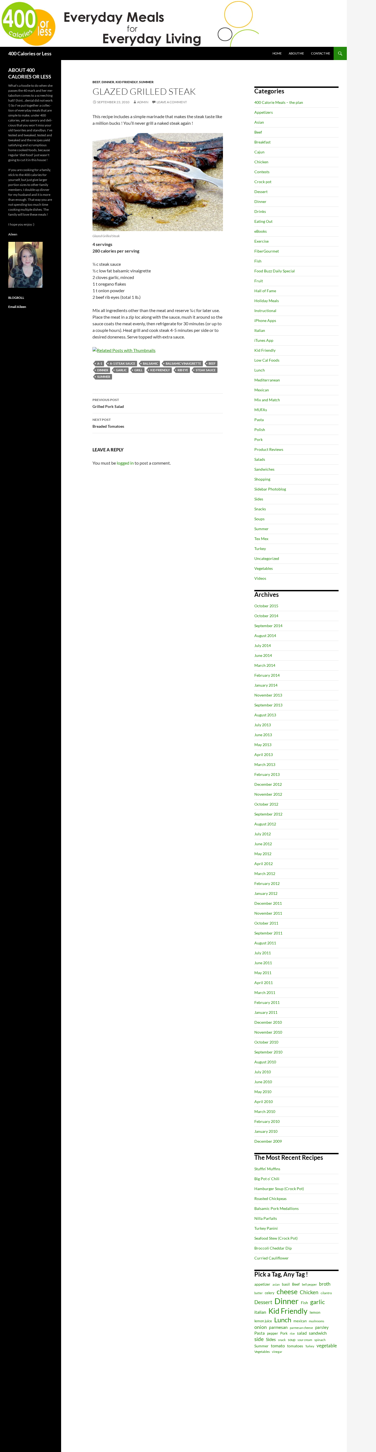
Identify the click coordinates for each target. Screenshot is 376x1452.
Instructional (265, 310)
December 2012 (268, 784)
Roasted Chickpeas (270, 1198)
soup (291, 1340)
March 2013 (264, 764)
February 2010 (267, 1121)
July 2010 (262, 1071)
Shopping (262, 479)
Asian (259, 122)
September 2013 (268, 705)
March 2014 (264, 665)
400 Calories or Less (29, 53)
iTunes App (263, 340)
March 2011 (264, 992)
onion (260, 1327)
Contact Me (320, 53)
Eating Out (263, 221)
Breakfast (262, 142)
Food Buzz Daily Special (274, 271)
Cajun (259, 152)
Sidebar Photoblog (270, 489)
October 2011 (266, 923)
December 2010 (268, 1022)
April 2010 (263, 1101)
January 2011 (265, 1012)
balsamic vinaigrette (183, 363)
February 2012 (267, 883)
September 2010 (268, 1052)
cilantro (326, 1293)
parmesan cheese (301, 1327)
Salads (259, 459)
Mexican (261, 390)
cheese (287, 1291)
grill (138, 370)
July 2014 (262, 645)
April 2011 (263, 982)
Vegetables (263, 568)
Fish (257, 261)
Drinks (260, 211)
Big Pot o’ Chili (266, 1178)
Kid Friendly (127, 82)
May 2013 (262, 744)
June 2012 (263, 843)
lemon (315, 1312)
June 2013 (263, 734)
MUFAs (260, 409)
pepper (272, 1333)
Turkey (260, 548)
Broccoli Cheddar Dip (273, 1248)
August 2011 (265, 943)
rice (292, 1333)
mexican (300, 1321)
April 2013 (263, 754)
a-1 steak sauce (122, 363)
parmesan (278, 1327)
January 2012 (265, 893)
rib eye (183, 370)
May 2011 (262, 972)
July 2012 (262, 833)
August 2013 (265, 715)
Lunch (259, 370)
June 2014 (263, 655)
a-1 (99, 363)
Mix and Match (267, 399)
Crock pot (262, 181)
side (259, 1339)
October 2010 (266, 1042)
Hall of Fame (265, 290)
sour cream (305, 1340)
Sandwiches (264, 469)
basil (286, 1284)
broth (324, 1284)
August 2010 (265, 1062)
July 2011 (262, 952)
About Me (296, 53)
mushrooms (316, 1321)
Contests (261, 171)
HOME (277, 53)
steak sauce (206, 370)
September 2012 (268, 814)
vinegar (277, 1351)
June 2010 (263, 1081)
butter (258, 1293)
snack (282, 1340)
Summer (146, 82)
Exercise (261, 241)
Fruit (258, 280)
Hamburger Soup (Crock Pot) (279, 1188)
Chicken (261, 161)
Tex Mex (261, 538)
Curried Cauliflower (271, 1258)
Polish (259, 429)
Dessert (261, 191)
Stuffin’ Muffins (267, 1168)
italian (260, 1312)
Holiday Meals (266, 300)
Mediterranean (267, 380)
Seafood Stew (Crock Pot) (276, 1238)
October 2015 (266, 605)
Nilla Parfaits (265, 1218)
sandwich (318, 1333)
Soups (259, 518)
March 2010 (264, 1111)
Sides (258, 499)
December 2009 (268, 1141)
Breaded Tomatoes (108, 423)
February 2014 (267, 675)
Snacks (260, 508)
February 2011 (267, 1002)
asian (276, 1284)
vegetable (327, 1345)
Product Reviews (268, 449)
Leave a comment (172, 102)
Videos (260, 578)
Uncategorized (266, 558)
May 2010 (262, 1091)
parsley (322, 1327)
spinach (320, 1340)
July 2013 (262, 724)
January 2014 (265, 685)
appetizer (262, 1284)
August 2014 (265, 635)
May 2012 (262, 853)
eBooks (260, 231)
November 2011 (268, 913)
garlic (121, 370)
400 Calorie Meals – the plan (278, 102)
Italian (259, 330)
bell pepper (309, 1284)
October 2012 (266, 804)
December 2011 (268, 903)
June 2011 (263, 962)
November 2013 (268, 695)
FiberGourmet (266, 251)
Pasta (259, 419)
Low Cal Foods (266, 360)
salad (302, 1333)
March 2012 (264, 873)
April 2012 (263, 863)
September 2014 (268, 625)
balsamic (150, 363)
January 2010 (265, 1131)
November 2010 (268, 1032)
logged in (125, 462)
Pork (258, 439)
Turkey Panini (266, 1228)
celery (269, 1293)
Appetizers (263, 112)
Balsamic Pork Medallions (276, 1208)
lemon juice (263, 1321)
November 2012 (268, 794)
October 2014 (266, 615)
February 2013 (267, 774)
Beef (96, 82)
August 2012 (265, 824)
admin (142, 102)
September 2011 (268, 933)
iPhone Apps (265, 320)
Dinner (108, 82)
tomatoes (295, 1345)
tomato (278, 1345)
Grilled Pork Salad (108, 403)
